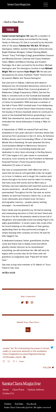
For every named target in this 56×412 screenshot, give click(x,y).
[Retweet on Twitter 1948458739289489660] (9, 362)
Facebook (31, 404)
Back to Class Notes (13, 22)
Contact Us (8, 394)
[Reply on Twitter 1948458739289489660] (4, 362)
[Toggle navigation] (46, 4)
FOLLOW (47, 367)
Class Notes (18, 390)
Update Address (35, 390)
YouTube (19, 404)
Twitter (7, 404)
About (5, 390)
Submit (28, 329)
